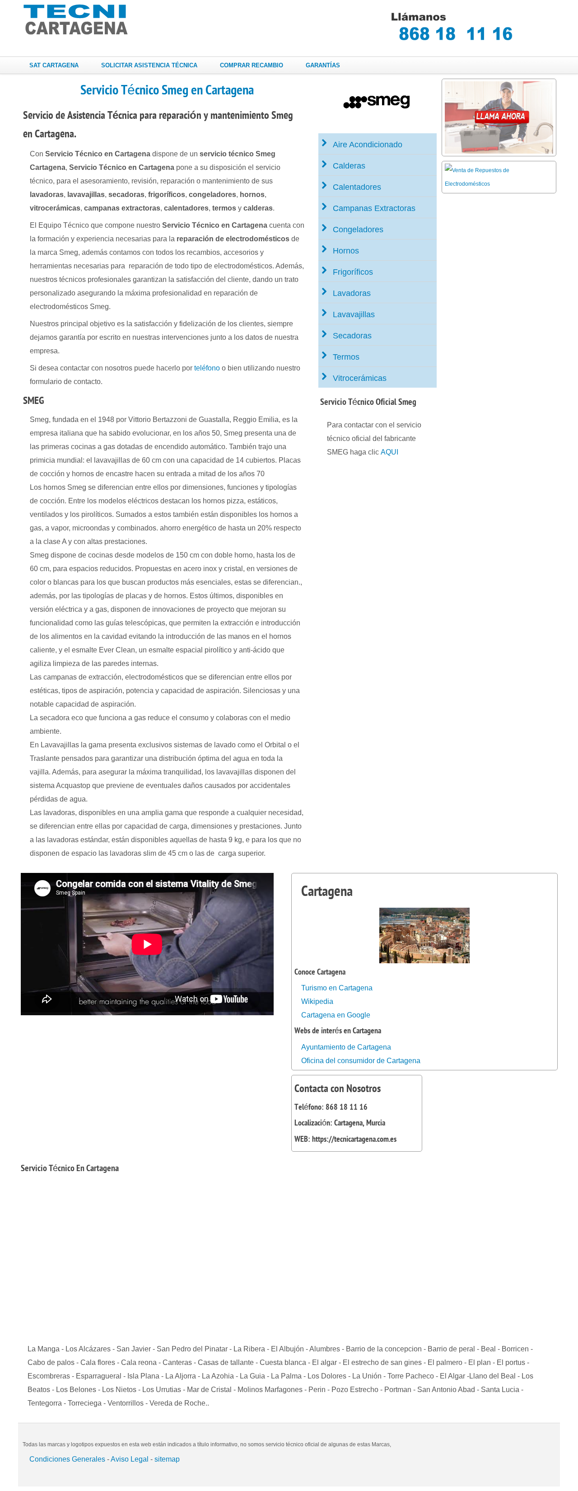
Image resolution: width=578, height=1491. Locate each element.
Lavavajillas (354, 314)
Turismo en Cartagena (337, 988)
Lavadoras (352, 293)
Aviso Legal (130, 1459)
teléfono (207, 368)
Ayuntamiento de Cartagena (346, 1047)
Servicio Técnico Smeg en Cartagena (167, 90)
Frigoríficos (353, 272)
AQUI (389, 452)
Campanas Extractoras (374, 208)
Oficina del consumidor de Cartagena (360, 1060)
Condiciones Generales (67, 1459)
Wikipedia (317, 1001)
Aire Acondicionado (367, 144)
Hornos (346, 250)
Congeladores (358, 229)
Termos (346, 356)
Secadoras (352, 335)
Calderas (349, 165)
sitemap (167, 1459)
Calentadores (357, 187)
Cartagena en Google (335, 1015)
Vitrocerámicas (360, 378)
